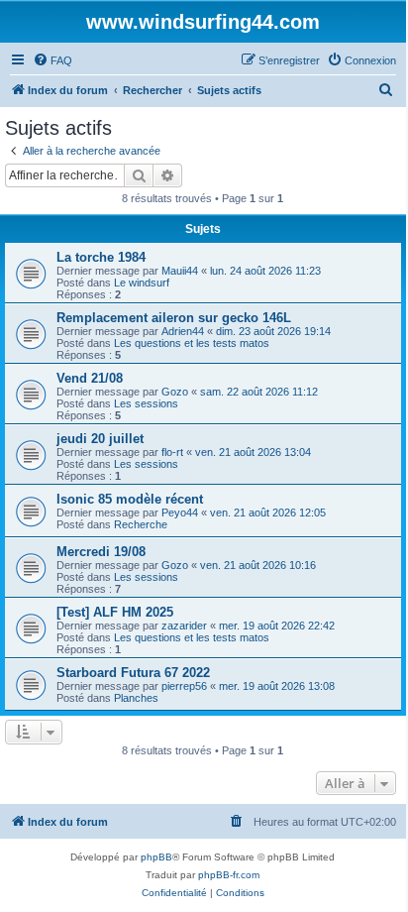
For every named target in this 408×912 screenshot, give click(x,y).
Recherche (140, 524)
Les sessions (146, 403)
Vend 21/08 (89, 378)
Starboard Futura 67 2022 (133, 672)
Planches (136, 698)
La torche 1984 (101, 257)
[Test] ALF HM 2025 (114, 612)
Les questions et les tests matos (191, 343)
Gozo (174, 392)
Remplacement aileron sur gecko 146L (173, 317)
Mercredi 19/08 (101, 551)
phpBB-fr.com (228, 874)
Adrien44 (182, 331)
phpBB (156, 857)
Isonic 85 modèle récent (129, 499)
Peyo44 (179, 512)
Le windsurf (141, 282)
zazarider (184, 625)
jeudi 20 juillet (100, 438)
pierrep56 (184, 686)
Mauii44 (179, 271)
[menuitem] (52, 60)
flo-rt (172, 452)
